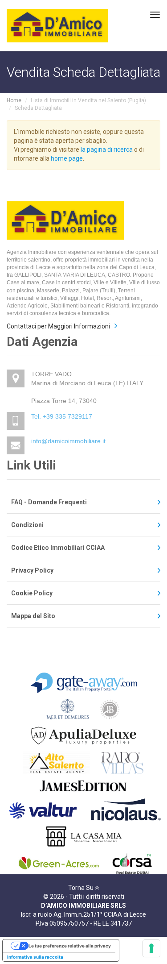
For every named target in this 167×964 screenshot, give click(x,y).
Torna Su (81, 887)
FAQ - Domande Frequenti (49, 502)
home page (67, 158)
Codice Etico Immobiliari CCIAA (58, 547)
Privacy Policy (32, 570)
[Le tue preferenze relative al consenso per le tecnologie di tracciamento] (151, 948)
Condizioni (27, 524)
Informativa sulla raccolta (35, 957)
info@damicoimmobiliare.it (68, 441)
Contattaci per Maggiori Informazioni (58, 326)
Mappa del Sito (33, 615)
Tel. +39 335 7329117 (61, 416)
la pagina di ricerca (107, 149)
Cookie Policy (32, 593)
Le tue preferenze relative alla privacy (70, 945)
